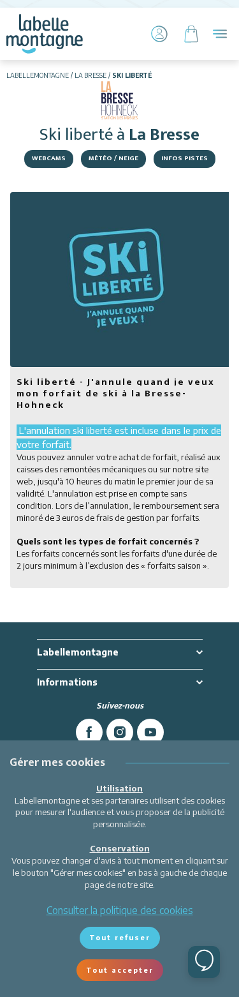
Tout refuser (119, 937)
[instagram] (119, 732)
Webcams (49, 158)
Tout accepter (120, 970)
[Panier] (191, 33)
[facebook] (89, 732)
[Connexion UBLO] (13, 988)
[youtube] (150, 732)
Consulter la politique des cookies (120, 910)
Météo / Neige (113, 158)
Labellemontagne (37, 75)
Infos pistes (184, 158)
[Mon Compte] (159, 33)
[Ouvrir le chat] (204, 962)
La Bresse (90, 75)
